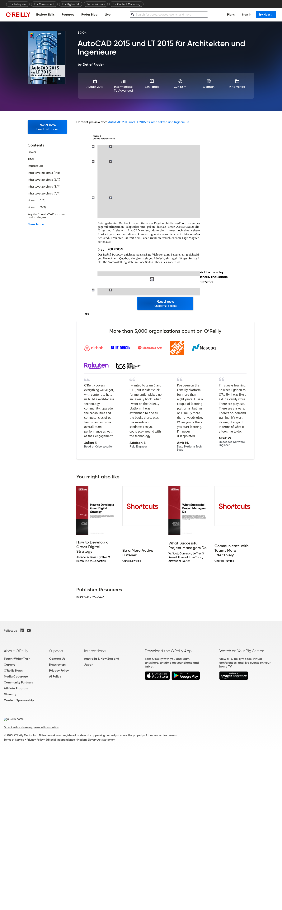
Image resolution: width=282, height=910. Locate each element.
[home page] (18, 14)
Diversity (10, 694)
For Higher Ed (70, 4)
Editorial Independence (60, 739)
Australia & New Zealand (101, 659)
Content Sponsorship (19, 700)
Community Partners (18, 682)
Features (68, 14)
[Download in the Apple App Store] (157, 679)
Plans (231, 14)
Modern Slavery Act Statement (96, 739)
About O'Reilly (16, 651)
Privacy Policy (59, 670)
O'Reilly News (13, 670)
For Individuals (96, 4)
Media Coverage (16, 676)
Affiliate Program (16, 688)
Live (107, 14)
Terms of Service (14, 739)
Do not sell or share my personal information (31, 727)
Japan (88, 665)
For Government (44, 4)
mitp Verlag (237, 87)
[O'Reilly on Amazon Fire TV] (233, 679)
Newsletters (57, 665)
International (95, 651)
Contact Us (57, 659)
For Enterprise (17, 4)
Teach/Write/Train (17, 659)
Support (56, 651)
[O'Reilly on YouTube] (29, 630)
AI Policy (55, 676)
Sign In (246, 14)
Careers (9, 665)
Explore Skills (45, 14)
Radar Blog (89, 14)
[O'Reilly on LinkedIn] (22, 630)
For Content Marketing (126, 4)
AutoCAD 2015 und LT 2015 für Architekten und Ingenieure (148, 122)
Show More (36, 224)
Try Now (264, 14)
